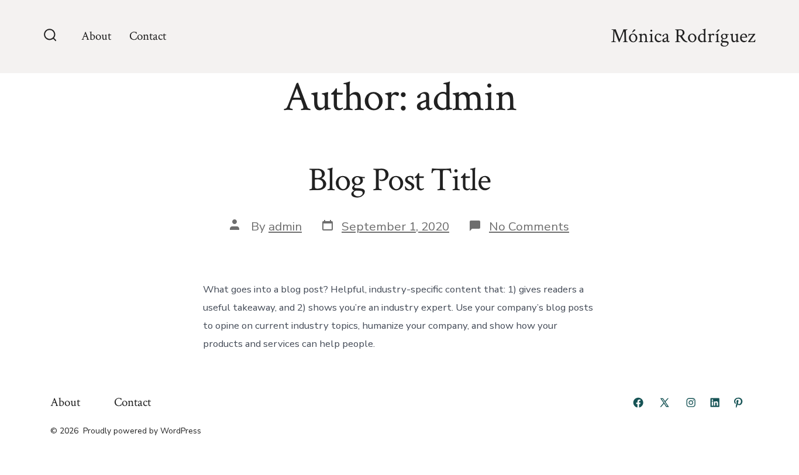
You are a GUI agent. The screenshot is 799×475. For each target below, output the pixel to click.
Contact (147, 36)
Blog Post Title (399, 180)
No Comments (529, 226)
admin (285, 226)
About (96, 36)
